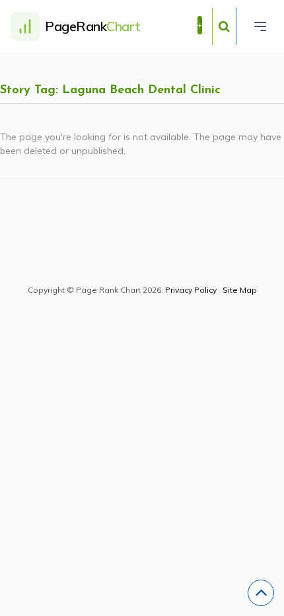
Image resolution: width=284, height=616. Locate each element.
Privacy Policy (191, 290)
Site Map (240, 290)
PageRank (93, 26)
